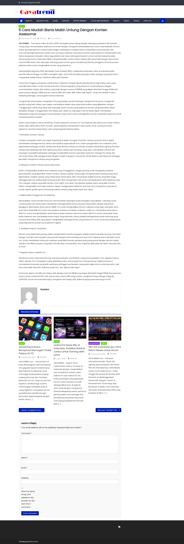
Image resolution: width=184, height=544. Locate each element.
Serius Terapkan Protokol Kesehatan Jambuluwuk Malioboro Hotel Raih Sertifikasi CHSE (33, 410)
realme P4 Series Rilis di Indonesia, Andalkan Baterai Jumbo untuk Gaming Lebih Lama (69, 349)
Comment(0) (55, 38)
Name (24, 457)
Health (116, 21)
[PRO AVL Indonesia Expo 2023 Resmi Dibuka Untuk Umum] (104, 328)
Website (24, 478)
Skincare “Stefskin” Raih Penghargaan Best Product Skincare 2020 (109, 410)
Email (24, 468)
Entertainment (80, 21)
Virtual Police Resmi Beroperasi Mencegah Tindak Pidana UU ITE (35, 350)
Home (55, 21)
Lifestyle (147, 21)
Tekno (126, 21)
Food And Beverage (100, 21)
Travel (136, 21)
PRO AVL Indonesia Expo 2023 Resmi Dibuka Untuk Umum (104, 348)
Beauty (29, 21)
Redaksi (43, 38)
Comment (26, 433)
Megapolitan (42, 21)
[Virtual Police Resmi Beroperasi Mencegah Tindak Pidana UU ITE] (35, 328)
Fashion (65, 21)
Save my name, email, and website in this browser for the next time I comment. (28, 499)
